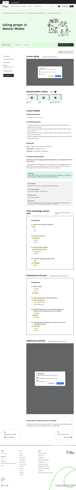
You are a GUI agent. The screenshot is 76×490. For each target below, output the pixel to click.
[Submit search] (59, 6)
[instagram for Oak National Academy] (2, 486)
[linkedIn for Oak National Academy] (8, 486)
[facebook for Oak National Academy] (5, 486)
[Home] (5, 6)
